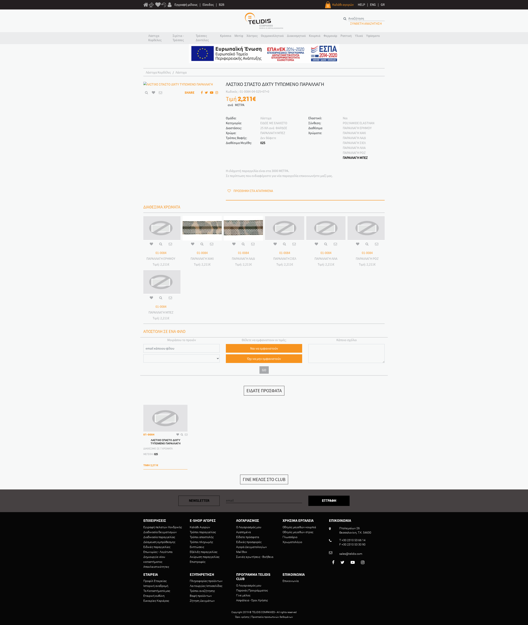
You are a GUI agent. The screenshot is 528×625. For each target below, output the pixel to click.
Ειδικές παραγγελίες (156, 547)
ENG (373, 4)
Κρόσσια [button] (225, 35)
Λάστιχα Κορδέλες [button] (154, 38)
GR (383, 4)
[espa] (264, 53)
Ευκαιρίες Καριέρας (156, 600)
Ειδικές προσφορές (249, 542)
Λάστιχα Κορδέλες (158, 72)
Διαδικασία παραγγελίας (159, 537)
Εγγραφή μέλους (186, 4)
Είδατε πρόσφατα (247, 537)
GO (264, 370)
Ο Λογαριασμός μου (248, 527)
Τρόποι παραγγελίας (203, 532)
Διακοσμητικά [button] (296, 35)
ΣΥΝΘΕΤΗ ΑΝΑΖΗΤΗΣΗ (366, 23)
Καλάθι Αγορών (200, 527)
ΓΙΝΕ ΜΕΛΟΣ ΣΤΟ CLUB (264, 479)
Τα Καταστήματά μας (156, 590)
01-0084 (161, 253)
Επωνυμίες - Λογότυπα (157, 552)
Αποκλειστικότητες (156, 566)
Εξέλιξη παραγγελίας (203, 552)
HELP (361, 4)
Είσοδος (208, 4)
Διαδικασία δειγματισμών (160, 532)
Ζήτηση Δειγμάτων (202, 600)
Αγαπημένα (243, 532)
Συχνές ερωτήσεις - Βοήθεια (254, 556)
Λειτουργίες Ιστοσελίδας (206, 586)
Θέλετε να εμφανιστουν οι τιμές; (264, 340)
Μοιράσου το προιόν (181, 340)
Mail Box (241, 552)
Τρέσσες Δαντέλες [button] (202, 38)
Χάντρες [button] (252, 35)
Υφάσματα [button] (373, 35)
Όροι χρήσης (242, 617)
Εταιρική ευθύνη (154, 595)
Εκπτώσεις (197, 547)
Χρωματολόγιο (292, 542)
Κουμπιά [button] (314, 35)
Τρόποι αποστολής (202, 537)
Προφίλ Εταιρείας (155, 581)
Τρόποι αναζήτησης (202, 590)
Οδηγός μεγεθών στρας (298, 532)
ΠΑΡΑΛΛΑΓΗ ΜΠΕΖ (355, 158)
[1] (145, 5)
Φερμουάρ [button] (330, 35)
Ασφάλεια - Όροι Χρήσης (252, 600)
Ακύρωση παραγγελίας (204, 556)
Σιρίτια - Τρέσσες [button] (178, 38)
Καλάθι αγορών (343, 4)
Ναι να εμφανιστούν (264, 348)
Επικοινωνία (291, 581)
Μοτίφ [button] (239, 35)
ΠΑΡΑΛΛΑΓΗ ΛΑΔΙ (354, 138)
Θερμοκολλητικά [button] (272, 35)
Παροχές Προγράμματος (252, 590)
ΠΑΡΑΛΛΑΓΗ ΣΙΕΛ (354, 143)
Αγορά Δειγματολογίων (251, 547)
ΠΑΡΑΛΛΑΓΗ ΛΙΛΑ (354, 148)
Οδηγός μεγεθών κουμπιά (299, 527)
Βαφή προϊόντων (201, 595)
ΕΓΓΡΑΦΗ (329, 501)
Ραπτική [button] (346, 35)
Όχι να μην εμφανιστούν (264, 359)
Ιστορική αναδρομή (155, 586)
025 (262, 143)
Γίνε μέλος (243, 595)
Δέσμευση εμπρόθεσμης (159, 542)
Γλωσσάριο (290, 537)
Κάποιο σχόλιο (346, 340)
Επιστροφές (197, 561)
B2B (221, 4)
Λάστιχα (181, 72)
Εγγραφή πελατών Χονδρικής (162, 527)
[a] (158, 5)
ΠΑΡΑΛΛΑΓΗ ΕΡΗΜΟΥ (357, 128)
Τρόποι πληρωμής (201, 542)
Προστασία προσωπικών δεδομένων (272, 617)
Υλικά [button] (359, 35)
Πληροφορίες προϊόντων (206, 581)
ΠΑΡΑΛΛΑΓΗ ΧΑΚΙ (354, 133)
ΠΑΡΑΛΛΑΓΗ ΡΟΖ (354, 153)
